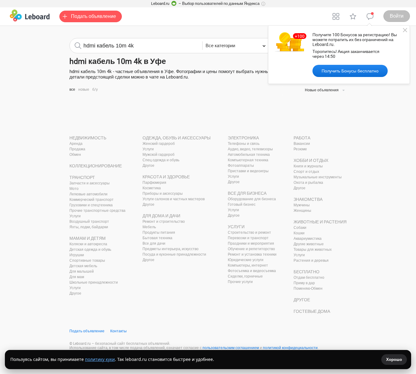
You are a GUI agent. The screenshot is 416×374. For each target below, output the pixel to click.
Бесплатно (306, 271)
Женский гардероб (159, 144)
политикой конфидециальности (290, 348)
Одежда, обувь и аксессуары (176, 137)
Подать (93, 16)
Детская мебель (83, 266)
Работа (302, 137)
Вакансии (302, 144)
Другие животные (309, 244)
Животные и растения (320, 221)
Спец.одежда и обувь (161, 160)
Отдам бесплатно (309, 277)
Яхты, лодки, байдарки (88, 227)
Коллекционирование (95, 165)
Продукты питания (159, 232)
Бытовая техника (157, 238)
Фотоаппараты (241, 165)
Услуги (75, 216)
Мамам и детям (87, 238)
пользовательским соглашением (231, 348)
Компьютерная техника (248, 160)
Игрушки (76, 255)
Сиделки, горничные (245, 276)
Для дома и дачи (161, 215)
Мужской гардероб (159, 154)
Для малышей (81, 271)
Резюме (300, 149)
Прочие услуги (240, 282)
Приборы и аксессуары (163, 193)
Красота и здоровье (166, 176)
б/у (95, 89)
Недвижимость (87, 137)
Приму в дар (304, 283)
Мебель (149, 227)
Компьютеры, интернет (248, 265)
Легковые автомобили (88, 194)
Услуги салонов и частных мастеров (174, 199)
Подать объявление (86, 331)
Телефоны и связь (243, 144)
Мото (74, 189)
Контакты (118, 331)
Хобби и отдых (311, 160)
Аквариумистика (308, 238)
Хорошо (394, 359)
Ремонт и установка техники (252, 254)
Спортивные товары (87, 260)
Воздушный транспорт (89, 221)
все (72, 89)
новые (83, 89)
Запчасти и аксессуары (89, 183)
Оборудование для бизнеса (252, 199)
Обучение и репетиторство (251, 249)
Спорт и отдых (306, 172)
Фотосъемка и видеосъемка (252, 271)
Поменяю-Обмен (308, 288)
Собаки (300, 227)
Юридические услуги (245, 260)
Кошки (299, 233)
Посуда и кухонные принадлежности (174, 254)
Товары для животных (313, 249)
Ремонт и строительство (164, 221)
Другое (75, 293)
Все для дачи (154, 243)
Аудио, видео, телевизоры (250, 149)
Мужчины (302, 205)
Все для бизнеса (247, 193)
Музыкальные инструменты (318, 177)
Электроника (243, 137)
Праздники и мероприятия (251, 243)
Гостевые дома (312, 311)
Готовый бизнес (242, 204)
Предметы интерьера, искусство (171, 249)
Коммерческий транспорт (91, 199)
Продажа (77, 149)
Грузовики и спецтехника (91, 205)
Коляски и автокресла (88, 244)
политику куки (100, 359)
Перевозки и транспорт (248, 238)
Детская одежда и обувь (90, 249)
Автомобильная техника (249, 154)
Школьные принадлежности (93, 282)
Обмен (75, 154)
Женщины (302, 210)
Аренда (76, 144)
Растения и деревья (311, 260)
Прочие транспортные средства (97, 210)
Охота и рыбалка (308, 182)
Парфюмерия (154, 182)
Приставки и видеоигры (248, 171)
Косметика (152, 188)
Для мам (76, 277)
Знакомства (308, 199)
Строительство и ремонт (249, 232)
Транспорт (82, 177)
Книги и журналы (308, 166)
